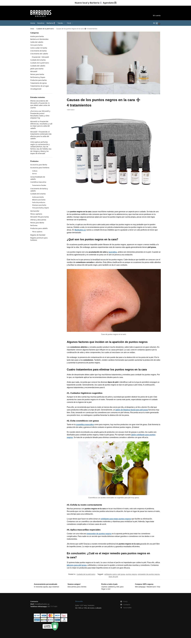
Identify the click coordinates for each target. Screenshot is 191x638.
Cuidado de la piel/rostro (45, 29)
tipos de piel (113, 576)
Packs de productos (38, 202)
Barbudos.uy (80, 230)
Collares (34, 171)
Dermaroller (34, 211)
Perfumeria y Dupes (37, 77)
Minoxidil (33, 71)
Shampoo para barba (39, 205)
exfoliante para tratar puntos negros (116, 519)
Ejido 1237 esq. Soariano (84, 605)
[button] (157, 23)
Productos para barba (38, 80)
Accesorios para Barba (38, 165)
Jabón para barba (36, 69)
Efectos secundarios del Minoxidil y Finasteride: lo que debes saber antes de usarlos (40, 104)
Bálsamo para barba (38, 200)
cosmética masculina (85, 424)
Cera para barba (36, 45)
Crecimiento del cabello (39, 54)
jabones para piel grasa (77, 565)
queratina (113, 252)
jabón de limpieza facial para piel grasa (132, 410)
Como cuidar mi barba (38, 48)
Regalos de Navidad (37, 235)
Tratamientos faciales (39, 185)
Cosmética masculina (38, 182)
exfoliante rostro (110, 574)
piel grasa (121, 574)
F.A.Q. (125, 601)
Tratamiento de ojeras (38, 83)
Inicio (32, 29)
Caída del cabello (36, 42)
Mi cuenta (156, 15)
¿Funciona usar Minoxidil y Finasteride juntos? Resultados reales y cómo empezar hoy (40, 114)
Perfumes (33, 225)
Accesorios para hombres (39, 168)
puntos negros (131, 574)
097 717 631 (52, 606)
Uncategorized (35, 89)
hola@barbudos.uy (42, 604)
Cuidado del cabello (37, 66)
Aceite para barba (37, 36)
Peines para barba (37, 74)
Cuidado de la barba (38, 60)
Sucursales (127, 607)
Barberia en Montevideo (39, 39)
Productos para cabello (38, 228)
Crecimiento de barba (38, 51)
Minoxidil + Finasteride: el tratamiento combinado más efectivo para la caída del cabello (41, 135)
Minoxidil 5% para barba (39, 217)
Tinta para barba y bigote (40, 208)
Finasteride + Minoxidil (40, 57)
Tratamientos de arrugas (39, 86)
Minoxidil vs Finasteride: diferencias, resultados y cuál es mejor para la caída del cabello (41, 124)
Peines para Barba (37, 223)
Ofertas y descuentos (38, 220)
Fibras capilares (36, 214)
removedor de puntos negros (99, 534)
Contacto (126, 604)
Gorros (34, 174)
